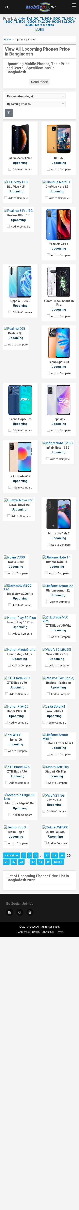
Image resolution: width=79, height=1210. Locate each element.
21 (6, 861)
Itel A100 (16, 739)
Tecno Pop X (15, 832)
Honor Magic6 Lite (19, 654)
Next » (58, 861)
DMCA (36, 932)
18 (54, 855)
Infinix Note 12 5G (57, 447)
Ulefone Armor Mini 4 (59, 743)
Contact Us (23, 932)
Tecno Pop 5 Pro (20, 419)
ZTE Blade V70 (17, 682)
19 (62, 855)
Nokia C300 (15, 562)
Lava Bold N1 (54, 711)
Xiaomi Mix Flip (55, 771)
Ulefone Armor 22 (58, 590)
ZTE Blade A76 (17, 771)
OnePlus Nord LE (57, 186)
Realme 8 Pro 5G (18, 215)
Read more (39, 82)
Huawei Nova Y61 (19, 504)
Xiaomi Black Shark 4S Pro (59, 302)
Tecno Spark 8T (58, 362)
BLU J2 (58, 158)
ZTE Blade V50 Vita (59, 625)
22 (13, 861)
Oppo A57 (58, 419)
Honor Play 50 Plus (20, 622)
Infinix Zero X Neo (20, 158)
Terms (59, 932)
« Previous (11, 855)
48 (40, 861)
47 (33, 861)
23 (21, 861)
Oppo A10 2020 (20, 301)
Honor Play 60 (16, 711)
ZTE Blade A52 (20, 476)
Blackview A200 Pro (20, 593)
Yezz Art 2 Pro (58, 243)
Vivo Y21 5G (54, 800)
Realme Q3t (15, 333)
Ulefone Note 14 (56, 562)
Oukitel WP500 (55, 832)
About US (48, 932)
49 (48, 861)
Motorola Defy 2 (59, 533)
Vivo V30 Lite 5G (57, 654)
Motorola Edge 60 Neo (20, 803)
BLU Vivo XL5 (16, 186)
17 (47, 855)
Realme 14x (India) (58, 682)
